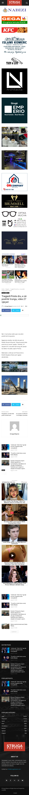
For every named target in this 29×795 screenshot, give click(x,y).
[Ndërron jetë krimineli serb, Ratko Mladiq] (5, 626)
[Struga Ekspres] (3, 306)
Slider (8, 292)
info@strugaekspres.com (14, 769)
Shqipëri (7, 289)
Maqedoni (4, 449)
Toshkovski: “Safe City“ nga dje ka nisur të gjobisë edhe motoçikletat (18, 446)
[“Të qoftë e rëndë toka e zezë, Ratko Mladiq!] (5, 455)
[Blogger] (6, 780)
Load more (14, 631)
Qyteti (3, 470)
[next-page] (5, 473)
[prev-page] (3, 473)
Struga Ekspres (8, 306)
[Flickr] (14, 780)
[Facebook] (10, 780)
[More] (22, 310)
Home (3, 289)
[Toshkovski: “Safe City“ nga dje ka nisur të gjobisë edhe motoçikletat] (5, 447)
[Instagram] (18, 780)
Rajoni (3, 457)
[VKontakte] (22, 780)
